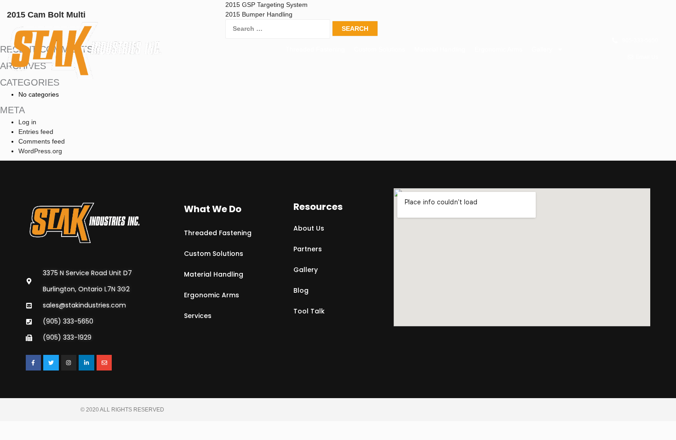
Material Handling (439, 49)
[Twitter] (51, 363)
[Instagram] (69, 363)
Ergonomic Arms (498, 49)
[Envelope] (104, 363)
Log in (27, 122)
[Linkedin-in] (86, 363)
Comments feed (41, 141)
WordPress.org (40, 151)
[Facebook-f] (33, 363)
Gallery (542, 49)
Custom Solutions (379, 49)
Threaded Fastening (315, 49)
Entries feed (35, 131)
